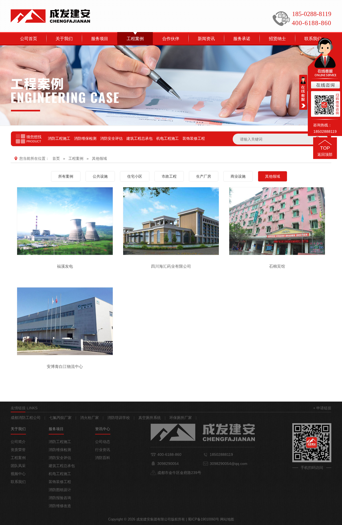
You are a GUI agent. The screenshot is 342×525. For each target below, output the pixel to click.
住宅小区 (134, 176)
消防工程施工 (59, 138)
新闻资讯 (206, 38)
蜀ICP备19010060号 (203, 519)
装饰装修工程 (193, 138)
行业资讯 (102, 450)
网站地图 (227, 519)
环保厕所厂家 (180, 417)
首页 (56, 158)
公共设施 (100, 176)
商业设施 (238, 176)
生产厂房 (203, 176)
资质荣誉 (18, 450)
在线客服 (303, 92)
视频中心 (18, 474)
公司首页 (28, 38)
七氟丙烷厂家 (60, 417)
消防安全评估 (111, 138)
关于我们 (64, 38)
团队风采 (18, 466)
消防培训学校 (118, 417)
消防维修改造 (60, 506)
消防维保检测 (85, 138)
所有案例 (65, 176)
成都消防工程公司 (26, 417)
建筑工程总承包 (139, 138)
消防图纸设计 (60, 490)
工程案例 (135, 38)
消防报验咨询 (60, 498)
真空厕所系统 (149, 417)
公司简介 (18, 442)
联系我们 (18, 482)
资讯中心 (102, 429)
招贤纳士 (277, 38)
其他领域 (99, 158)
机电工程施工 (167, 138)
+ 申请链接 (322, 408)
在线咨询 (325, 85)
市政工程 (169, 176)
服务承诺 (241, 38)
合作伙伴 (170, 38)
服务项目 (99, 38)
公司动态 (102, 442)
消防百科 (102, 458)
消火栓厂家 (89, 417)
